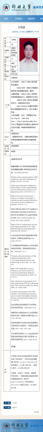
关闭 (36, 412)
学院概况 (19, 18)
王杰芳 (14, 403)
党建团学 (31, 18)
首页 (6, 18)
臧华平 (14, 407)
